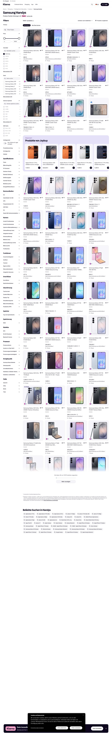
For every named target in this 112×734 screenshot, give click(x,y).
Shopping (27, 4)
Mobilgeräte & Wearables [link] (20, 9)
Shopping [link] (10, 9)
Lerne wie (29, 16)
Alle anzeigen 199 (7, 71)
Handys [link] (30, 9)
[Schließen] (83, 715)
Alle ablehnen (62, 728)
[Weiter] (105, 156)
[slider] (4, 38)
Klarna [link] (4, 9)
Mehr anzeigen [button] (66, 481)
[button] (97, 4)
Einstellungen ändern (37, 728)
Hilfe (36, 4)
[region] (56, 722)
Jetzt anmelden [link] (97, 728)
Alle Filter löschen (36, 25)
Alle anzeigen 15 (7, 121)
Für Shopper (6, 1)
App (32, 4)
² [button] (53, 58)
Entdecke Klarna (19, 4)
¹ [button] (27, 58)
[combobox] (85, 20)
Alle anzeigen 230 (7, 96)
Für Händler (12, 1)
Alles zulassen (76, 728)
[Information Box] (33, 21)
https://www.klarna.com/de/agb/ (51, 500)
